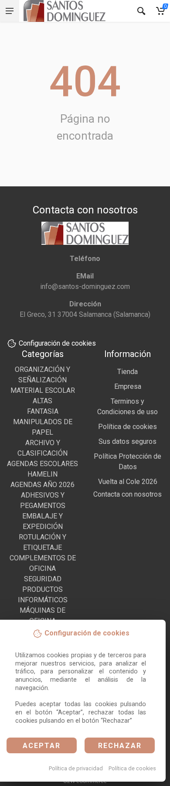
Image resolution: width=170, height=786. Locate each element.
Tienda (127, 371)
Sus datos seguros (127, 441)
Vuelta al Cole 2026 (127, 481)
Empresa (127, 386)
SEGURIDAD (42, 579)
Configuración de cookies (57, 343)
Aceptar (42, 745)
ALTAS (42, 401)
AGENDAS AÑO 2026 (42, 485)
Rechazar (120, 745)
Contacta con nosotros (127, 494)
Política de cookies (132, 768)
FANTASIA (42, 411)
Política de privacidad (76, 768)
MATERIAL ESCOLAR (42, 390)
